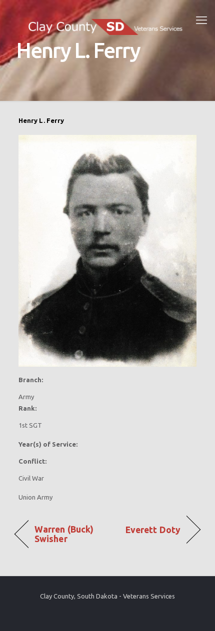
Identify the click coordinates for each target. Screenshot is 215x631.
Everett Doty (153, 530)
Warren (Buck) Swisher (64, 534)
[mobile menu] (201, 19)
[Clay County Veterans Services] (107, 20)
